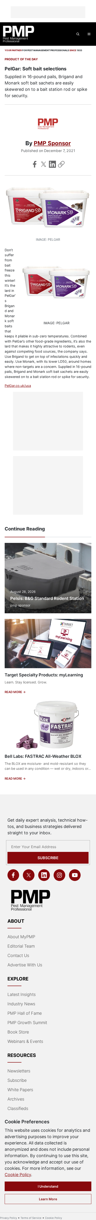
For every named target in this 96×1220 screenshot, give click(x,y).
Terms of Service (31, 1218)
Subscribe (48, 857)
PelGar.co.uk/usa (18, 386)
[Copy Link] (61, 164)
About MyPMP (21, 936)
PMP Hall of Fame (24, 1013)
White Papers (20, 1089)
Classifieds (17, 1108)
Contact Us (18, 955)
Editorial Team (21, 946)
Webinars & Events (25, 1041)
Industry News (21, 1003)
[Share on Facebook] (34, 164)
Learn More (48, 1199)
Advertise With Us (24, 964)
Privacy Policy (8, 1218)
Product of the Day (21, 59)
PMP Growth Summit (27, 1022)
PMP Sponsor (52, 143)
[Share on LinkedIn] (52, 164)
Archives (15, 1099)
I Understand (48, 1186)
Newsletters (18, 1070)
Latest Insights (21, 994)
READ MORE (14, 692)
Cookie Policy (18, 1174)
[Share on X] (43, 164)
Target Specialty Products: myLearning (44, 674)
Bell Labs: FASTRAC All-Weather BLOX (43, 756)
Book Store (18, 1031)
